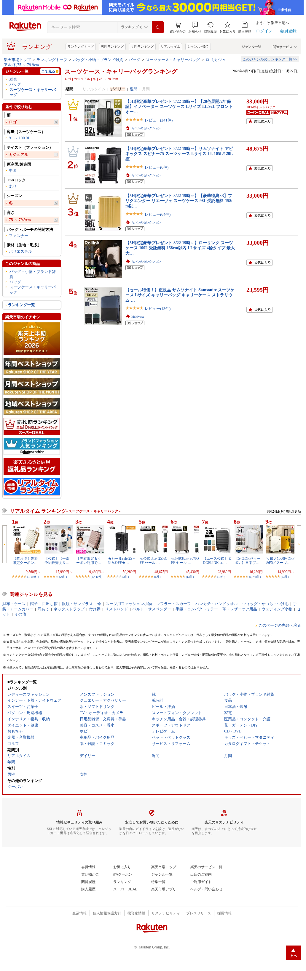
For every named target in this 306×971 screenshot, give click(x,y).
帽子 (34, 604)
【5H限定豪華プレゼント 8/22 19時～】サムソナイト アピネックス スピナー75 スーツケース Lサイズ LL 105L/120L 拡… (179, 153)
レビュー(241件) (159, 120)
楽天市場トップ (17, 59)
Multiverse (137, 316)
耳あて (43, 609)
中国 (13, 170)
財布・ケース (14, 604)
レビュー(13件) (157, 308)
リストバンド (116, 609)
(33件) (285, 576)
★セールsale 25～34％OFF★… (122, 560)
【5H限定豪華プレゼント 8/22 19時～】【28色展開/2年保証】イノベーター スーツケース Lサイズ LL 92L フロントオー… (179, 106)
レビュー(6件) (156, 167)
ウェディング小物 (277, 609)
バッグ (134, 59)
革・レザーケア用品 (239, 609)
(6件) (157, 576)
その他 (20, 614)
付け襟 (95, 609)
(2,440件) (96, 576)
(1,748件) (255, 576)
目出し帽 (50, 604)
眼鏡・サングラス (77, 604)
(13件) (190, 576)
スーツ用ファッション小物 (129, 604)
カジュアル (18, 154)
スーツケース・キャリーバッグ (173, 59)
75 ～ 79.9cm (20, 219)
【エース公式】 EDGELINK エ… (217, 560)
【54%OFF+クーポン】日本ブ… (248, 560)
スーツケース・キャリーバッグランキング (121, 71)
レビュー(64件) (157, 214)
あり (13, 186)
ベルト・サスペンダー (152, 609)
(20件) (63, 576)
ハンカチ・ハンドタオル (216, 604)
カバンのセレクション (146, 128)
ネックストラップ (69, 609)
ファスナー (18, 235)
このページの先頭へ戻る (280, 625)
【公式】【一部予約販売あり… (56, 560)
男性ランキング (112, 46)
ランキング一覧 (21, 305)
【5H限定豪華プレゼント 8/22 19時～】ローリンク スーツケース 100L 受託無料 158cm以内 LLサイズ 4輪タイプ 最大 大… (180, 247)
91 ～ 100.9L (19, 138)
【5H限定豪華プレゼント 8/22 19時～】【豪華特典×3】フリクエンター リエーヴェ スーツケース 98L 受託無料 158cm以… (179, 200)
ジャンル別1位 (198, 46)
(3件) (125, 576)
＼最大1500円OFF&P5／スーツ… (280, 560)
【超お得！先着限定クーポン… (25, 560)
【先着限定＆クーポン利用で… (88, 560)
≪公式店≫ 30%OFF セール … (185, 560)
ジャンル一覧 (251, 46)
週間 (134, 89)
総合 (13, 79)
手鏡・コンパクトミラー (197, 609)
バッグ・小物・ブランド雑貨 (98, 59)
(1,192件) (33, 576)
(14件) (221, 576)
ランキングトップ (81, 46)
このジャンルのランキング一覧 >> (270, 59)
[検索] (158, 27)
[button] (194, 27)
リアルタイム (170, 46)
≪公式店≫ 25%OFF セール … (154, 560)
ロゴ (13, 122)
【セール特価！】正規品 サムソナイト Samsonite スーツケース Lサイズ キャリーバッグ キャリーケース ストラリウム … (180, 295)
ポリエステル (20, 251)
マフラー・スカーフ (173, 604)
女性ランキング (142, 46)
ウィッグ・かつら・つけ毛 (265, 604)
